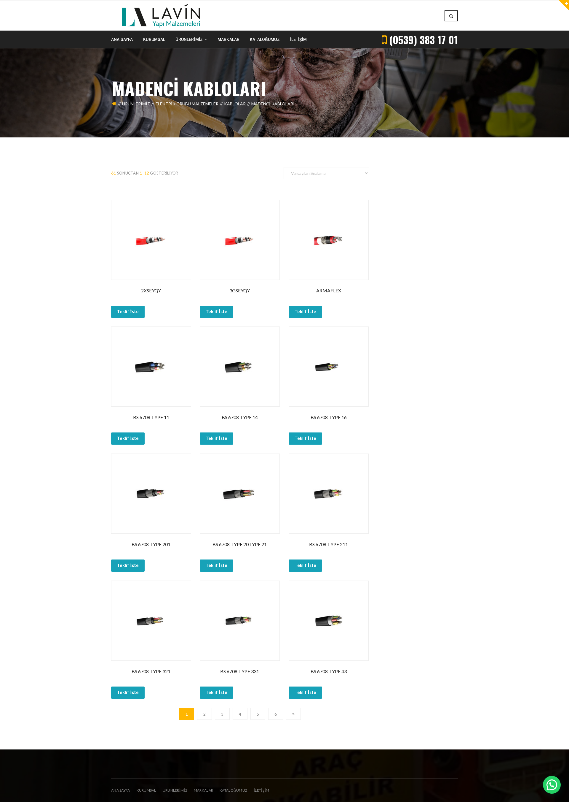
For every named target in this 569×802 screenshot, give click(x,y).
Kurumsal (146, 790)
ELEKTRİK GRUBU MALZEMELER (187, 103)
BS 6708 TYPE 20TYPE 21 (239, 544)
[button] (552, 785)
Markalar (203, 790)
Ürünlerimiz (136, 103)
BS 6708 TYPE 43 (329, 671)
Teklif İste (128, 311)
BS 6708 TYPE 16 (329, 417)
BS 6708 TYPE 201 (151, 544)
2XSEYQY (151, 290)
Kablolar (235, 103)
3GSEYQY (239, 290)
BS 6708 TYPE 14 (240, 417)
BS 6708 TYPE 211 (328, 544)
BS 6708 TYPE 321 (151, 671)
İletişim (261, 790)
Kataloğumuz (233, 790)
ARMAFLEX (328, 290)
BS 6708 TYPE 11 (151, 417)
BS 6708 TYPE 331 (239, 671)
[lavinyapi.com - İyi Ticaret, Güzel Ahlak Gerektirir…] (161, 15)
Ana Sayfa (120, 790)
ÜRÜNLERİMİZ (175, 790)
